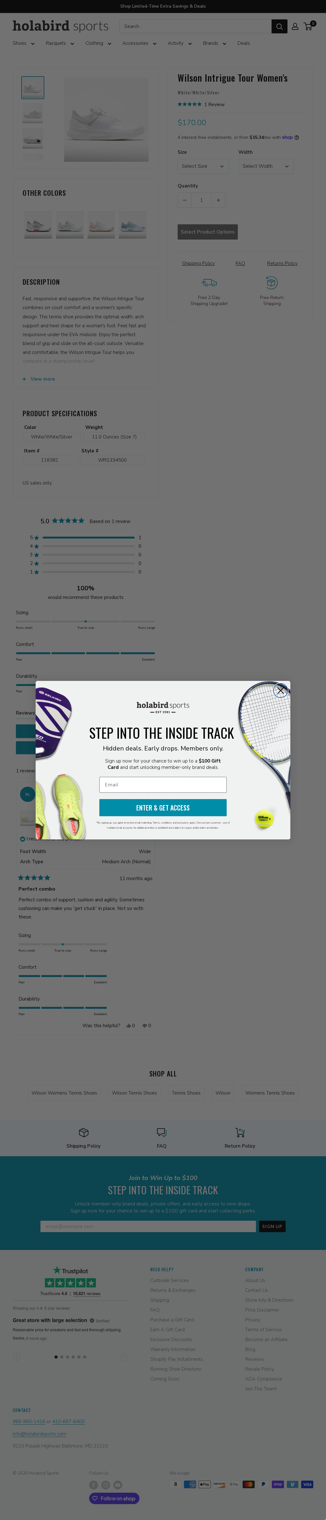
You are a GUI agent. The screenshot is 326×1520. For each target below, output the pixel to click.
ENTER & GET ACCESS (163, 807)
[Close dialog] (280, 690)
